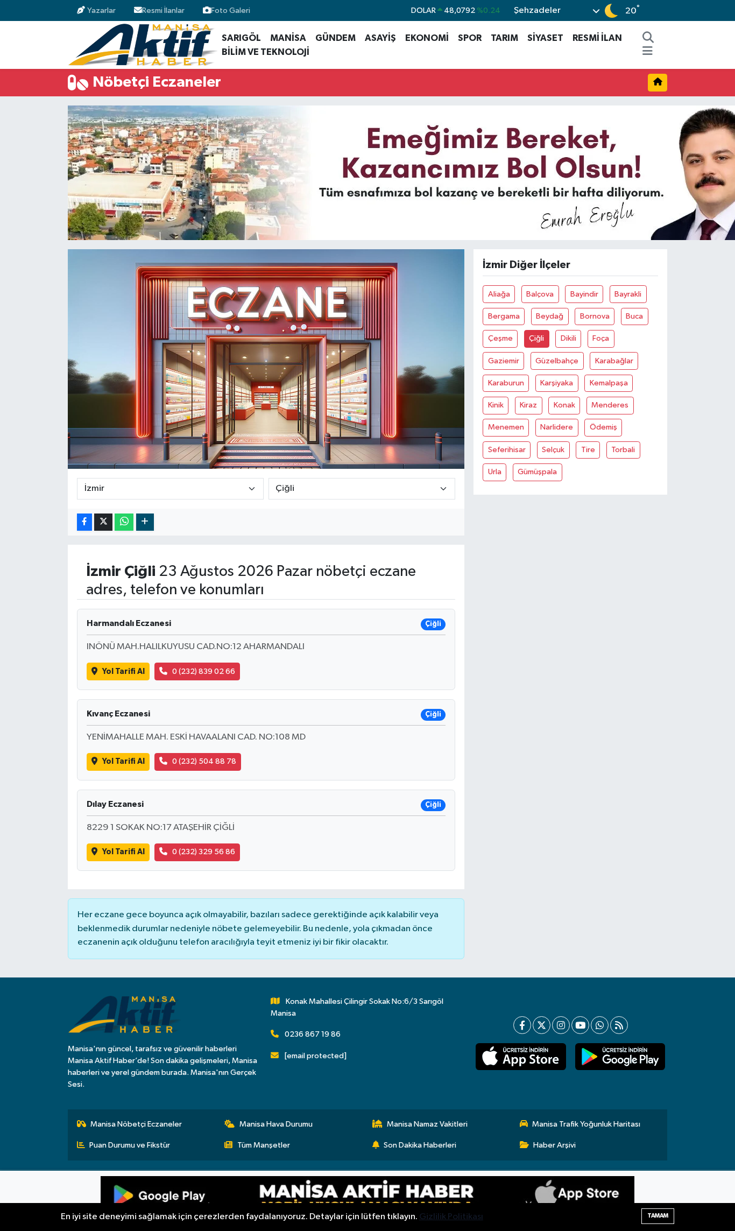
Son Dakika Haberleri (420, 1145)
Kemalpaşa (609, 383)
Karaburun (506, 383)
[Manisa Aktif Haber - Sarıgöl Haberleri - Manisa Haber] (142, 44)
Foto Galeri (230, 10)
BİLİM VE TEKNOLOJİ (265, 52)
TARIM (504, 38)
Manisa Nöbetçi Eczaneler (136, 1124)
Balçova (540, 294)
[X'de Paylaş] (103, 522)
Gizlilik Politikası (451, 1216)
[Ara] (648, 38)
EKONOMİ (427, 38)
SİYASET (545, 38)
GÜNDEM (335, 38)
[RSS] (619, 1025)
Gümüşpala (537, 472)
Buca (634, 316)
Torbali (623, 450)
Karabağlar (614, 361)
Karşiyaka (556, 383)
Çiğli (536, 338)
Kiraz (528, 405)
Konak (564, 405)
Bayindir (584, 294)
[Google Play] (234, 1201)
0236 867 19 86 (313, 1034)
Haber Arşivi (554, 1145)
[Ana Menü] (647, 52)
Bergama (504, 316)
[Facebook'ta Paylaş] (84, 522)
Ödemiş (603, 427)
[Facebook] (522, 1025)
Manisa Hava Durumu (276, 1124)
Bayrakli (627, 294)
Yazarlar (101, 10)
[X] (541, 1025)
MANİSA (288, 38)
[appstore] (520, 1056)
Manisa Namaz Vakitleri (427, 1124)
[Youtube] (580, 1025)
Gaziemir (503, 361)
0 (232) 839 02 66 (203, 671)
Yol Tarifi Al (123, 671)
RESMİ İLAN (597, 38)
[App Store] (500, 1201)
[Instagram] (561, 1025)
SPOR (470, 38)
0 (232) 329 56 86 (203, 852)
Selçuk (553, 450)
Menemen (506, 427)
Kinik (496, 405)
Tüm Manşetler (263, 1145)
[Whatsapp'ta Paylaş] (124, 522)
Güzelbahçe (556, 361)
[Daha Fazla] (145, 522)
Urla (494, 472)
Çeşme (500, 338)
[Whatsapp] (600, 1025)
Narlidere (556, 427)
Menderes (609, 405)
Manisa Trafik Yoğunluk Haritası (586, 1124)
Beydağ (549, 316)
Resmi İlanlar (163, 10)
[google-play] (620, 1056)
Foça (600, 338)
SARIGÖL (241, 38)
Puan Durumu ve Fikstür (129, 1145)
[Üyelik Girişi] (662, 10)
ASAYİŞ (380, 38)
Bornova (595, 316)
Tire (588, 450)
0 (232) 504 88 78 (204, 761)
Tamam (657, 1216)
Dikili (568, 338)
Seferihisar (507, 450)
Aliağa (499, 294)
